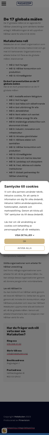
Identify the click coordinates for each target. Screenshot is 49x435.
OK (24, 241)
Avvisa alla (25, 248)
